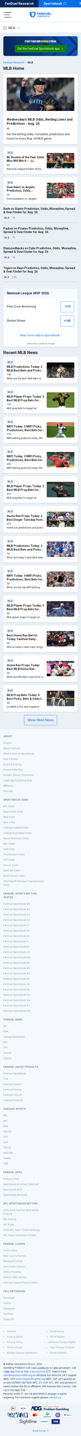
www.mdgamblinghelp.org (30, 1379)
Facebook (8, 1297)
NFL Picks (8, 1224)
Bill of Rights (57, 1336)
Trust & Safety (15, 1336)
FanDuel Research (19, 4)
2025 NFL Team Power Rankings (21, 1230)
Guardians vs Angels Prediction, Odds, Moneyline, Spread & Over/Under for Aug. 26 (22, 192)
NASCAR (8, 1153)
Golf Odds (9, 849)
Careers (11, 1331)
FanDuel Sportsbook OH (16, 984)
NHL (5, 1042)
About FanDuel (11, 748)
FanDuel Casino (12, 1084)
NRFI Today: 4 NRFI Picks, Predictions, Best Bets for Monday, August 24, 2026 (24, 579)
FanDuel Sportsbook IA (16, 936)
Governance (57, 1331)
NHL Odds (9, 843)
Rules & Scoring (12, 764)
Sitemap (8, 791)
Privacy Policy (15, 1342)
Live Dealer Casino (14, 1266)
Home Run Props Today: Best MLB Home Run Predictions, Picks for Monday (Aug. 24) (23, 671)
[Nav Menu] (7, 14)
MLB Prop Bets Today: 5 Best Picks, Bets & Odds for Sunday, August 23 (26, 698)
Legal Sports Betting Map (17, 780)
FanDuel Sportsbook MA (16, 957)
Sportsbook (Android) (15, 1195)
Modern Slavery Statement (18, 775)
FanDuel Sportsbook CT (16, 925)
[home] (40, 15)
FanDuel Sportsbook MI (16, 962)
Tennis (7, 1147)
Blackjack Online (13, 1261)
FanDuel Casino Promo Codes (20, 1282)
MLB (11, 28)
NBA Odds (9, 817)
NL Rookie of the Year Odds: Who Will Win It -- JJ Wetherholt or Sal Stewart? (26, 161)
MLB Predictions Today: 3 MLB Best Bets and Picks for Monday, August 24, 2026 (24, 551)
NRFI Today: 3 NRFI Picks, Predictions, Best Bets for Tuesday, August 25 (24, 430)
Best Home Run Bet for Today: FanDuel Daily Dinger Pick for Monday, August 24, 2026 (23, 641)
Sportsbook (53, 4)
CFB (5, 1137)
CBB (5, 1163)
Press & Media (58, 1352)
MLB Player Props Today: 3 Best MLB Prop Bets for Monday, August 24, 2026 (25, 609)
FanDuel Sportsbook (14, 1073)
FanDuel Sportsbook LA (16, 952)
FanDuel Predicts (13, 1100)
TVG (5, 1078)
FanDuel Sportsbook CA (16, 914)
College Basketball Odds (17, 833)
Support (7, 743)
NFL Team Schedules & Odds (19, 1235)
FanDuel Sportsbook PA (16, 989)
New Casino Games (14, 1255)
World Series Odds (14, 876)
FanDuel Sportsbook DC (16, 930)
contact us (55, 1397)
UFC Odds (9, 859)
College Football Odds (15, 827)
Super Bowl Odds (13, 811)
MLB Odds (9, 822)
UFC (5, 1047)
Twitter (7, 1303)
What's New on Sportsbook (18, 753)
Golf (5, 1142)
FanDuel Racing (12, 1089)
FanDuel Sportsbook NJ (16, 973)
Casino (7, 1058)
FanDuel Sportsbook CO (16, 920)
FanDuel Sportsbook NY (16, 978)
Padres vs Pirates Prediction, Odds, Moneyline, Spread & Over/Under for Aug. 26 (36, 230)
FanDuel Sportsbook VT (16, 1005)
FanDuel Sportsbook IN (16, 946)
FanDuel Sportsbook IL (15, 941)
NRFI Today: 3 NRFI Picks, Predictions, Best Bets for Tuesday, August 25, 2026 (24, 460)
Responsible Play (13, 769)
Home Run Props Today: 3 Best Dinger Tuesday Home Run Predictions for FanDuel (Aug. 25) (25, 521)
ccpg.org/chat (37, 1371)
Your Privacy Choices (62, 1347)
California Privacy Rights (62, 1342)
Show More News (41, 720)
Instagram (9, 1308)
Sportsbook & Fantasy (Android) (21, 1184)
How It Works (10, 759)
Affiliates (8, 785)
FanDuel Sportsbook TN (16, 994)
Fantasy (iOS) (11, 1178)
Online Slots (10, 1250)
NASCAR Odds (11, 870)
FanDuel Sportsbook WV (17, 1011)
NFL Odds (8, 806)
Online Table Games (14, 1277)
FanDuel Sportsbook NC (16, 968)
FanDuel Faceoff (12, 1095)
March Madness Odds (16, 838)
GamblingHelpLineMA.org (17, 1375)
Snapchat (8, 1319)
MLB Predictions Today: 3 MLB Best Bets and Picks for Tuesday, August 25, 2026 (24, 372)
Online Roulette (12, 1272)
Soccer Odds (10, 865)
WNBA (7, 1158)
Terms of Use (14, 1347)
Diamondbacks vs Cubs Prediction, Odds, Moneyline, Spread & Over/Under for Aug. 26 (40, 250)
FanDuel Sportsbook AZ (16, 909)
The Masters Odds (14, 854)
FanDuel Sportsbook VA (16, 1000)
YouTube (8, 1314)
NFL (5, 1026)
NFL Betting (9, 1219)
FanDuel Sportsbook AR (16, 904)
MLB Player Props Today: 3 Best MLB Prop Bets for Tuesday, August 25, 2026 (25, 489)
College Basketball (14, 1036)
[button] (40, 48)
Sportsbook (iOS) (12, 1189)
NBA (5, 1031)
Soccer (7, 1053)
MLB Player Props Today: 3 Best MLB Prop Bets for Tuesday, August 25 (25, 400)
